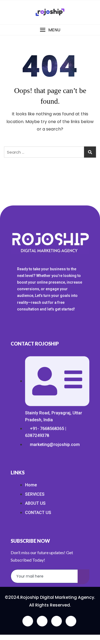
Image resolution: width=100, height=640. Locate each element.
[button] (50, 29)
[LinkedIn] (56, 621)
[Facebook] (27, 621)
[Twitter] (42, 621)
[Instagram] (71, 621)
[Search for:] (50, 152)
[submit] (83, 576)
